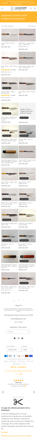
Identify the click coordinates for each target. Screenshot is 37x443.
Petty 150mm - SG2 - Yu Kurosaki (7, 244)
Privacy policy (21, 361)
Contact (24, 363)
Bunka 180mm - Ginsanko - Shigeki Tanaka (26, 244)
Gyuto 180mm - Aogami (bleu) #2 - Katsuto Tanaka (26, 287)
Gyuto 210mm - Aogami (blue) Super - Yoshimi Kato (26, 67)
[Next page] (23, 300)
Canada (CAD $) (12, 349)
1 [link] (13, 300)
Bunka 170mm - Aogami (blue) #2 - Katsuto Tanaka (26, 111)
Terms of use (30, 361)
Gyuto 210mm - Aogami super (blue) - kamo (9, 182)
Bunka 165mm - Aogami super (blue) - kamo (9, 224)
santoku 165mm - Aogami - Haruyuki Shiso (8, 92)
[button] (2, 8)
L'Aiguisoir (14, 359)
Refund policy (12, 361)
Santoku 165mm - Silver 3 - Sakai (8, 43)
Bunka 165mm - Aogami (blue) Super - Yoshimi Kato (27, 43)
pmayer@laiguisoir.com (18, 318)
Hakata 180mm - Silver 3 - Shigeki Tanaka (25, 203)
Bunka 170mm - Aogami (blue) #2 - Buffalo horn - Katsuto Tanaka (9, 119)
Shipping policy (16, 363)
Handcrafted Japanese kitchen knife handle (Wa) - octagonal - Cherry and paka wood (9, 161)
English (25, 349)
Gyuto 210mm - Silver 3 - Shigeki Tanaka (25, 182)
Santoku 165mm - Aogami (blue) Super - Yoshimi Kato (27, 160)
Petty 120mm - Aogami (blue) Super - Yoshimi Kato (9, 287)
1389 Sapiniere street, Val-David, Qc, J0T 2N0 (18, 315)
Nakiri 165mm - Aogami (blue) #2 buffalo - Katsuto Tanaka (9, 140)
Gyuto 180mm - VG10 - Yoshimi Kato (27, 92)
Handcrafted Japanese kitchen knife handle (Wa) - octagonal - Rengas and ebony (27, 266)
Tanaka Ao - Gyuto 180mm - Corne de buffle (26, 224)
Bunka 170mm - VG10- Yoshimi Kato (9, 67)
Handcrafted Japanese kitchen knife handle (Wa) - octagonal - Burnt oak (9, 266)
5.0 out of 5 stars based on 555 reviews (18, 371)
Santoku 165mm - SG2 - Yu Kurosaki (26, 140)
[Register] (28, 332)
